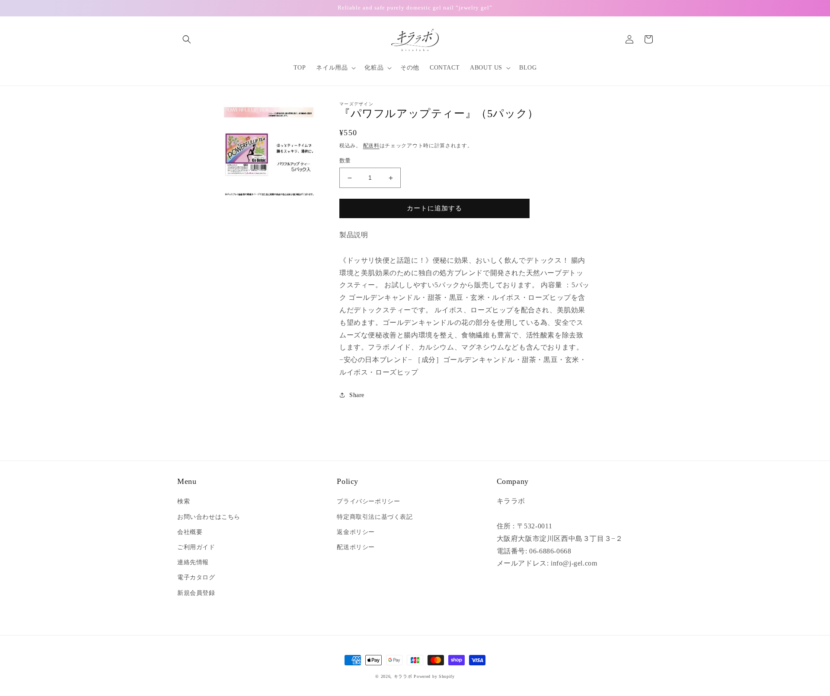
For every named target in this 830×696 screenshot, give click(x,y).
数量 (345, 161)
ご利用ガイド (196, 547)
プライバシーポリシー (368, 501)
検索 (183, 501)
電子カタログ (196, 577)
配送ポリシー (356, 547)
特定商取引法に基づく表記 (374, 517)
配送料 (371, 146)
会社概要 (189, 532)
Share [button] (356, 395)
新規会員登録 (196, 593)
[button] (186, 39)
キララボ (403, 676)
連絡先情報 (193, 562)
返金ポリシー (356, 532)
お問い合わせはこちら (208, 517)
